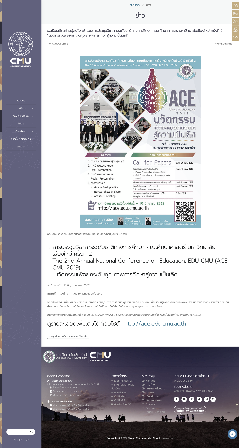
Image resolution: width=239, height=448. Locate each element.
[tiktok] (199, 399)
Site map (151, 408)
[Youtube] (184, 399)
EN (20, 439)
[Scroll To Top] (233, 444)
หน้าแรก (134, 5)
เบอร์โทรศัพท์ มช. (123, 381)
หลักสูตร (150, 381)
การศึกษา (150, 385)
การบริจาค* (120, 393)
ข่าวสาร (149, 393)
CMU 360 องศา (184, 381)
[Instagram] (206, 399)
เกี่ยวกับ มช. (152, 396)
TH (14, 439)
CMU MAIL (120, 396)
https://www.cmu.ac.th (199, 391)
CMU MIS (119, 400)
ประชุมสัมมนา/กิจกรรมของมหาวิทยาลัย (68, 336)
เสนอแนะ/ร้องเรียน (155, 412)
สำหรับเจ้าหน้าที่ (122, 404)
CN (27, 439)
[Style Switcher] (235, 13)
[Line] (213, 399)
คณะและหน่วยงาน (155, 389)
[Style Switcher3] (235, 5)
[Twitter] (191, 399)
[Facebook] (176, 399)
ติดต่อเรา (21, 146)
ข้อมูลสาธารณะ (153, 400)
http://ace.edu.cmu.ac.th (155, 323)
